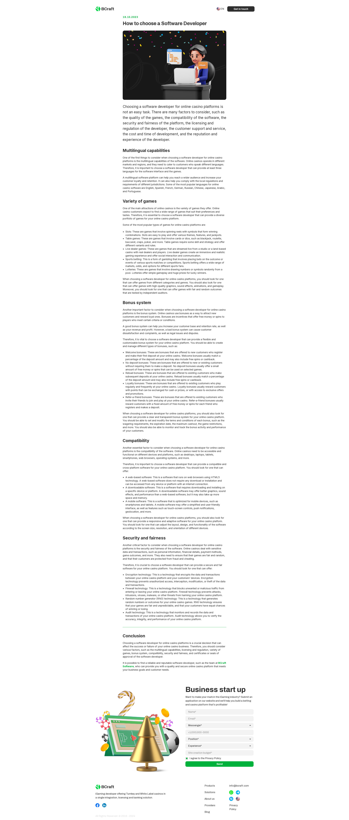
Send (219, 764)
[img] (98, 9)
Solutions (209, 792)
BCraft (107, 9)
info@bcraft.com (239, 785)
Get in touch (241, 9)
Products (209, 785)
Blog (207, 812)
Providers (209, 805)
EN (222, 9)
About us (209, 798)
